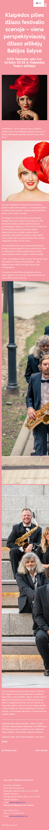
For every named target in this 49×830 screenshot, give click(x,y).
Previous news (10, 750)
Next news (40, 750)
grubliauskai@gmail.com (18, 816)
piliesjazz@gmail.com (17, 802)
